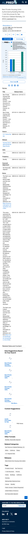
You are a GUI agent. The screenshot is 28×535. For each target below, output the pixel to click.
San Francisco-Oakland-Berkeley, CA (14, 447)
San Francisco (19, 468)
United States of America (11, 490)
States (18, 450)
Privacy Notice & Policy (8, 531)
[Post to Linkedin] (18, 85)
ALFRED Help (5, 524)
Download (19, 39)
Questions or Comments (8, 521)
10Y (13, 34)
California (12, 450)
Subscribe (22, 505)
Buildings (12, 475)
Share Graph (13, 82)
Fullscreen (21, 77)
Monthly (13, 484)
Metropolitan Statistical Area (12, 481)
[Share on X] (9, 85)
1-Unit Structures (9, 471)
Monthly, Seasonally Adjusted (12, 440)
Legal (3, 528)
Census (7, 484)
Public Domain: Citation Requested (14, 487)
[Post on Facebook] (12, 85)
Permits (18, 471)
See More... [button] (14, 403)
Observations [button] (7, 25)
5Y (9, 34)
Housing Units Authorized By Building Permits (7, 144)
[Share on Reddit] (15, 85)
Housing (7, 478)
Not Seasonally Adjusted (11, 494)
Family (7, 475)
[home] (9, 2)
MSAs (6, 450)
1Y (5, 34)
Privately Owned (9, 468)
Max (18, 34)
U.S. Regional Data (10, 453)
